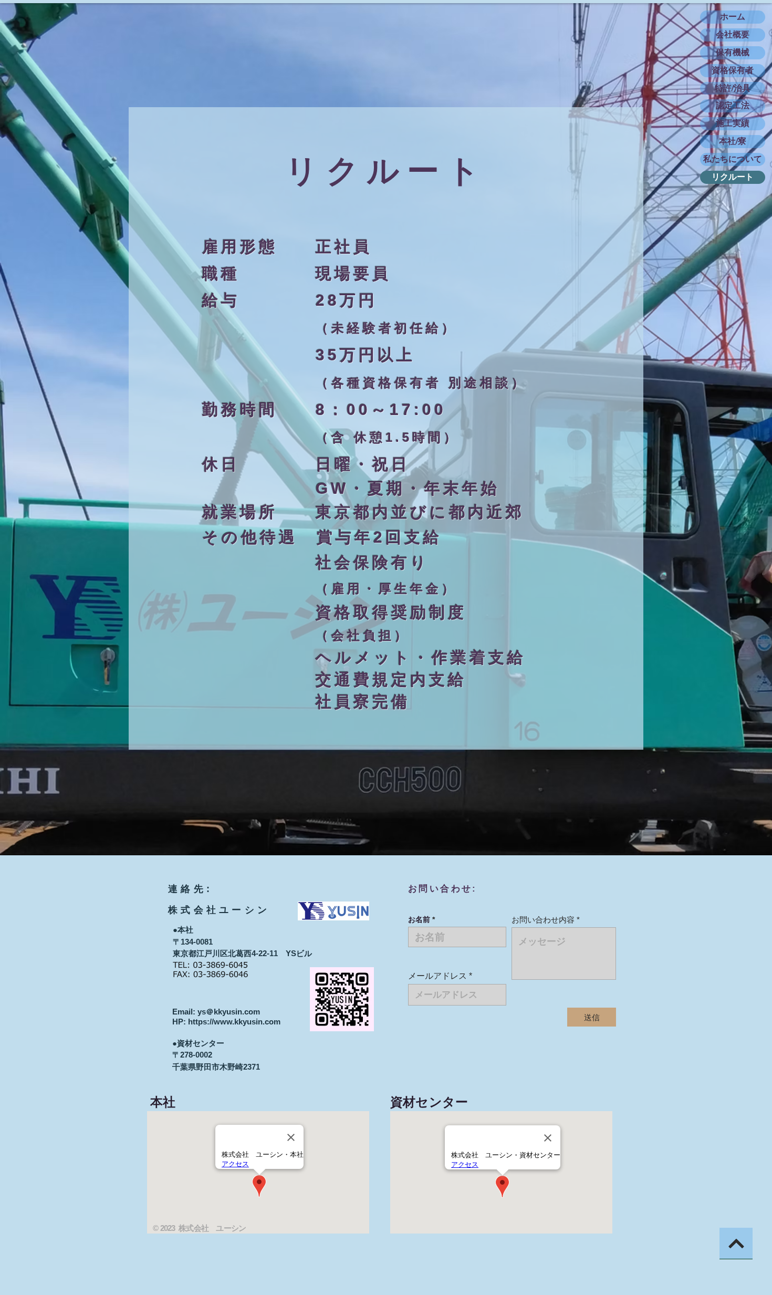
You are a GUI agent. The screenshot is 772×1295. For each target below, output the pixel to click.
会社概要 (732, 34)
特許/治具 (732, 88)
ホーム (732, 17)
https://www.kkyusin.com (234, 1021)
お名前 (419, 919)
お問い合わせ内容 (543, 920)
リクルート (733, 177)
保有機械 (732, 52)
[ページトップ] (736, 1243)
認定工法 (732, 105)
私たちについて (732, 159)
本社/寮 (732, 141)
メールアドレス (437, 976)
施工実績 (732, 123)
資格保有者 (733, 70)
